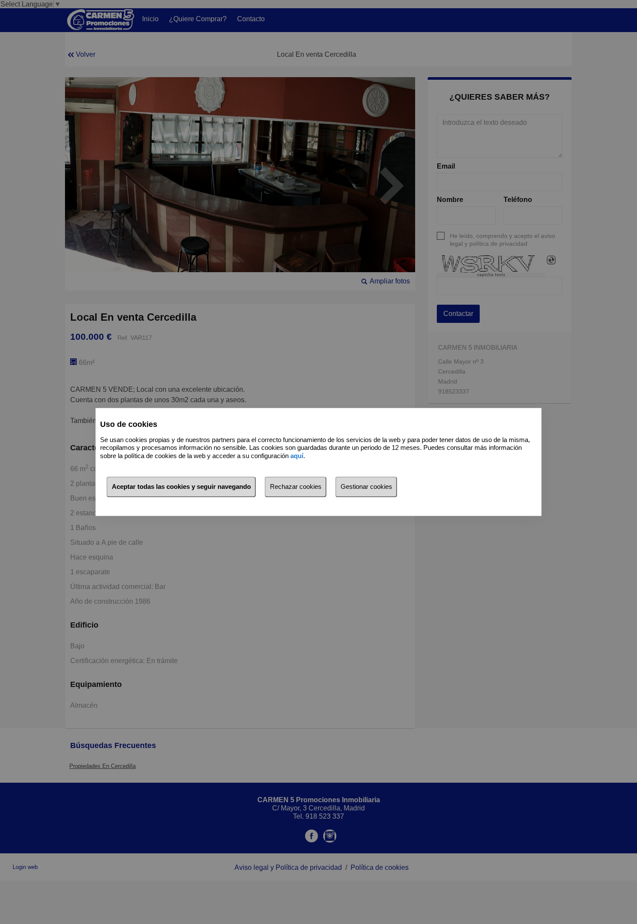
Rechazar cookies (296, 487)
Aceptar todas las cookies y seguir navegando (181, 487)
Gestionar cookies (366, 487)
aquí (296, 455)
